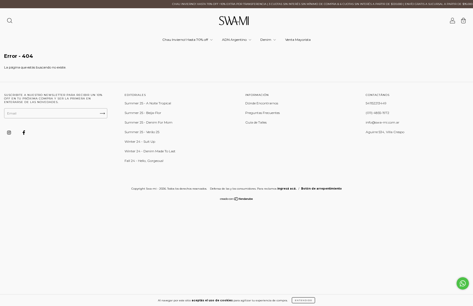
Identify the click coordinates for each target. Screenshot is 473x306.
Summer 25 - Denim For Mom (148, 122)
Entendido (303, 300)
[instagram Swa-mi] (9, 132)
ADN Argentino (234, 40)
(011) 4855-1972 (377, 113)
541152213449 (376, 103)
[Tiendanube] (237, 200)
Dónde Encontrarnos (261, 103)
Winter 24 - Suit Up (140, 141)
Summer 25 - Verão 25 (142, 132)
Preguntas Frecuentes (262, 113)
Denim (266, 40)
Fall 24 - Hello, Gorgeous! (144, 161)
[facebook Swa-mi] (24, 132)
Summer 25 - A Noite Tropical (148, 103)
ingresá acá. (286, 188)
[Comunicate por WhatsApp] (463, 283)
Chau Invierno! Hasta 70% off (185, 40)
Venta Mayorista (298, 40)
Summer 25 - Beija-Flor (143, 113)
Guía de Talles (256, 122)
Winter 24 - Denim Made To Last (150, 151)
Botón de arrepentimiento (321, 188)
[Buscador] (9, 21)
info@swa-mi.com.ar (382, 122)
